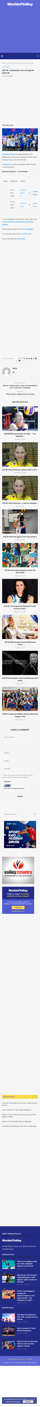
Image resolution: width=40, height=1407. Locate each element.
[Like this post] (20, 358)
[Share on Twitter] (24, 358)
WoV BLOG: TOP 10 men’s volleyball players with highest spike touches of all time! (27, 1278)
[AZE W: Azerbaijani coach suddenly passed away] (20, 663)
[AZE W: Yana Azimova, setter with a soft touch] (20, 454)
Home (4, 63)
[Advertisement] (20, 29)
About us (22, 1359)
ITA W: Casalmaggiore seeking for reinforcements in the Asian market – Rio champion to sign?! (26, 1295)
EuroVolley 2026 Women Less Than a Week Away (19, 1126)
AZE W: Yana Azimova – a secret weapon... (20, 503)
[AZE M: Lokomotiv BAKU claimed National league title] (20, 699)
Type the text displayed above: (14, 788)
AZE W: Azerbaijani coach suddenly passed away (20, 679)
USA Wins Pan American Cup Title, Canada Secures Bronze (27, 1317)
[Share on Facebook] (22, 358)
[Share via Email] (19, 360)
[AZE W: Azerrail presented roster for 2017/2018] (20, 555)
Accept (28, 1402)
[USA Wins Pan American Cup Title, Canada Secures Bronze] (8, 1318)
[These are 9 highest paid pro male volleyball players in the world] (8, 1264)
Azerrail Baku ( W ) (22, 193)
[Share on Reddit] (31, 358)
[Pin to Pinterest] (27, 358)
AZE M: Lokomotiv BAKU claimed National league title (20, 715)
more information (15, 1401)
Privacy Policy (12, 1359)
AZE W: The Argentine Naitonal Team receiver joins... (20, 607)
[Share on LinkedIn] (29, 358)
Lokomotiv (6, 164)
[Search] (38, 56)
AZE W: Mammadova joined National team (20, 643)
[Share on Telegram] (36, 358)
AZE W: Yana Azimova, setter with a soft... (20, 470)
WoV (11, 76)
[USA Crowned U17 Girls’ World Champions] (8, 1331)
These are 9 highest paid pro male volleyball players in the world (27, 1263)
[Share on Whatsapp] (33, 358)
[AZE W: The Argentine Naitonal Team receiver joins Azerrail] (20, 591)
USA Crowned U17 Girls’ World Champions (16, 1110)
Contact (29, 1359)
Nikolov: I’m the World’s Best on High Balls (16, 1121)
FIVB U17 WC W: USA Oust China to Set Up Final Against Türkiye (27, 1343)
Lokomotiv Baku (8, 154)
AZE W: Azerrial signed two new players (20, 537)
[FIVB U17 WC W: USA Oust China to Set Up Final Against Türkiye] (8, 1344)
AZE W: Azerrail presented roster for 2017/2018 (20, 571)
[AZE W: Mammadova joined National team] (20, 627)
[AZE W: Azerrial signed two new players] (20, 521)
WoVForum (21, 239)
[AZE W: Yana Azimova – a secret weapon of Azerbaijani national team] (20, 488)
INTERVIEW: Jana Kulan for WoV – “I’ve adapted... (20, 435)
